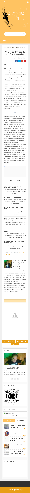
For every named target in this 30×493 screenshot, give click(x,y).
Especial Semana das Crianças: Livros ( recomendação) (14, 242)
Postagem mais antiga (21, 341)
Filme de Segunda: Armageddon (12, 197)
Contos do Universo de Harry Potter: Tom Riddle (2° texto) (15, 219)
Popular (9, 420)
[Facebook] (12, 379)
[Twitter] (15, 379)
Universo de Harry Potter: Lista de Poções (13, 230)
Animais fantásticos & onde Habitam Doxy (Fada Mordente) (13, 186)
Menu (3, 2)
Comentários (20, 420)
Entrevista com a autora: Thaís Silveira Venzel (14, 208)
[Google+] (18, 379)
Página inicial (15, 344)
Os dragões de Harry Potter (16, 444)
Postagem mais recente (8, 341)
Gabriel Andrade (18, 490)
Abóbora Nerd (19, 489)
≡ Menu (4, 40)
